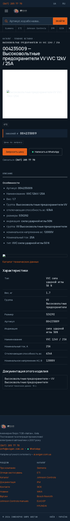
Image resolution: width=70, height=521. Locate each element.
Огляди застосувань (11, 472)
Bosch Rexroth (45, 496)
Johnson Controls (36, 28)
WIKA (39, 491)
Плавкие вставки (23, 38)
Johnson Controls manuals (14, 501)
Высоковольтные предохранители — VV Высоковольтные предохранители (29, 382)
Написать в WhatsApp (47, 151)
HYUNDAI (42, 505)
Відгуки (4, 496)
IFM (53, 28)
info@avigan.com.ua (11, 448)
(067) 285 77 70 (12, 3)
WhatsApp (33, 448)
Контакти (5, 486)
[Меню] (6, 11)
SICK (61, 28)
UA (54, 3)
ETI (20, 28)
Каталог (7, 38)
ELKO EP (41, 501)
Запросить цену (15, 151)
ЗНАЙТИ (60, 21)
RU (64, 3)
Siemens (9, 28)
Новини (4, 491)
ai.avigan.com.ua (42, 454)
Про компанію (7, 467)
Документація (7, 482)
